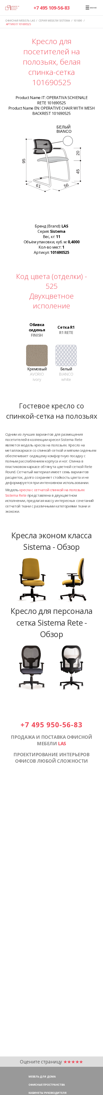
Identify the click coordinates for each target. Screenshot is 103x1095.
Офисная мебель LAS (20, 20)
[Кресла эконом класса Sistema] (51, 602)
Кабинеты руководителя (47, 1093)
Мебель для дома (42, 1076)
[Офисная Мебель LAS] (12, 7)
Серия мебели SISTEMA (54, 20)
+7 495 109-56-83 (52, 8)
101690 (78, 20)
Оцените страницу (51, 1061)
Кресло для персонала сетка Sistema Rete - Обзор (51, 622)
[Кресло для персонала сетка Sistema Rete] (51, 689)
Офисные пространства (47, 1084)
